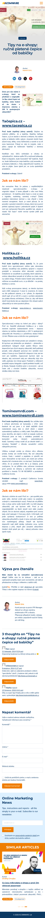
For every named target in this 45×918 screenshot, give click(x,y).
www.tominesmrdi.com (23, 415)
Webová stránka (8, 766)
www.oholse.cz (25, 308)
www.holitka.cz (16, 258)
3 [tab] (26, 906)
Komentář (6, 724)
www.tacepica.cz (17, 125)
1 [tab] (19, 906)
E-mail (5, 757)
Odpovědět (9, 660)
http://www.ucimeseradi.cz (27, 676)
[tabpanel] (22, 877)
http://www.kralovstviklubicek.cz (27, 695)
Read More (10, 870)
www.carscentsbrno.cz (19, 483)
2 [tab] (22, 906)
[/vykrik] (36, 589)
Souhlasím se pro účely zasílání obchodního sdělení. (22, 837)
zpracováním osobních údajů (26, 835)
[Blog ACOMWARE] (10, 3)
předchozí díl (29, 587)
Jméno (5, 747)
